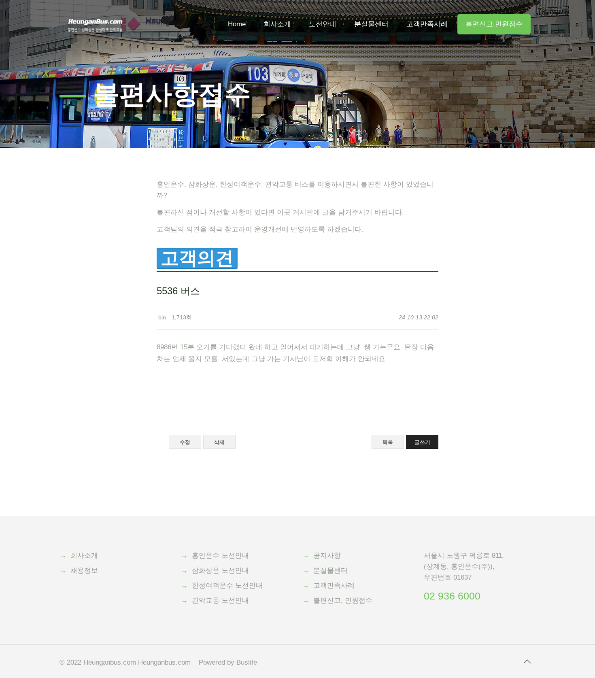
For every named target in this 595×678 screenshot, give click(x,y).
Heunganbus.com (109, 662)
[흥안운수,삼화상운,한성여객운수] (95, 12)
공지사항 (327, 555)
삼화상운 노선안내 (220, 570)
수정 (185, 442)
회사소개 (84, 555)
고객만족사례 (334, 585)
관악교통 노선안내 (220, 600)
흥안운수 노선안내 (220, 555)
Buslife (246, 662)
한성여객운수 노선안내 (227, 585)
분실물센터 (330, 570)
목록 (387, 442)
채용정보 (84, 570)
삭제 (219, 442)
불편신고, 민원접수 (342, 600)
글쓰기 (422, 442)
